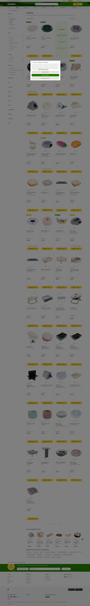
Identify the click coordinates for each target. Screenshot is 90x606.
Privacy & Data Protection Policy (43, 69)
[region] (45, 70)
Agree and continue (45, 75)
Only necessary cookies (45, 78)
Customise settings (45, 72)
